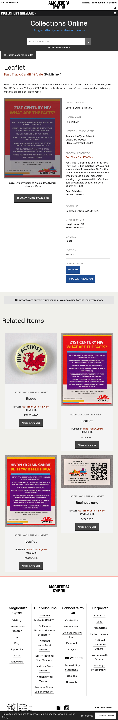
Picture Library (99, 634)
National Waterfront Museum (44, 645)
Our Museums (8, 2)
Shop (17, 655)
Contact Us (72, 620)
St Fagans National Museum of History (44, 630)
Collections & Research (18, 13)
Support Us (16, 649)
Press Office (99, 627)
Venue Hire (16, 661)
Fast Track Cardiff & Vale (23, 74)
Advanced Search (60, 47)
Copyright (72, 682)
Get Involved (71, 626)
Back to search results (19, 54)
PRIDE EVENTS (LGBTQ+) (80, 279)
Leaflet (87, 421)
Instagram (72, 649)
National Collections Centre (99, 644)
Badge (31, 398)
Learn (17, 637)
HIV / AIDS (73, 269)
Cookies (72, 675)
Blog (16, 643)
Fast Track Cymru (93, 428)
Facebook (72, 643)
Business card (87, 502)
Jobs (99, 621)
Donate (86, 2)
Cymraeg (112, 2)
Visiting (16, 620)
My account (98, 2)
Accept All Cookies (105, 716)
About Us (99, 615)
